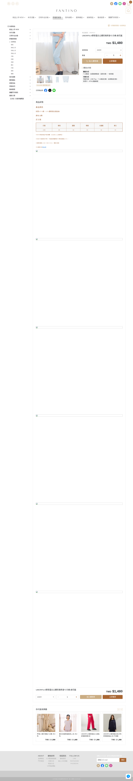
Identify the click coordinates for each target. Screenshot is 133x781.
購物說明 (51, 756)
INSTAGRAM (74, 761)
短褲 (12, 59)
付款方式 (51, 761)
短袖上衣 (13, 50)
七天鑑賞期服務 (51, 758)
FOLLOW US (74, 756)
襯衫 (12, 65)
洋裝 (12, 56)
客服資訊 (63, 756)
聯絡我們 (63, 758)
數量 (83, 55)
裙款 (12, 71)
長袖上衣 (13, 53)
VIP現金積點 (51, 766)
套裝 (12, 44)
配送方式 (51, 763)
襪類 (12, 74)
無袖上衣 (13, 47)
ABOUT (41, 756)
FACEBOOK (74, 763)
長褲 (12, 62)
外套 (12, 68)
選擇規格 (85, 50)
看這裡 (44, 147)
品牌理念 (41, 758)
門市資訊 (41, 761)
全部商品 (13, 42)
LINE (74, 758)
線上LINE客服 (62, 761)
